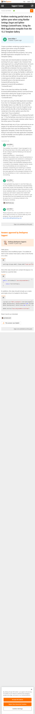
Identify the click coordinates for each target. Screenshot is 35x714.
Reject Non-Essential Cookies (17, 704)
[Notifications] (33, 1)
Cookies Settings (17, 709)
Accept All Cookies (17, 699)
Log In (28, 1)
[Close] (31, 689)
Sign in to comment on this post (23, 224)
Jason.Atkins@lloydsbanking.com (12, 218)
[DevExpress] (6, 1)
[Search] (32, 5)
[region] (17, 700)
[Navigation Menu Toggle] (2, 6)
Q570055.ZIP (7, 318)
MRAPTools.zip (9, 203)
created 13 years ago (15, 40)
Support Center (17, 5)
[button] (32, 263)
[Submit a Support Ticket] (31, 10)
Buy (24, 1)
